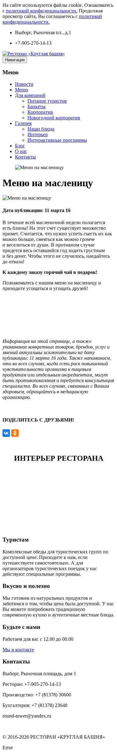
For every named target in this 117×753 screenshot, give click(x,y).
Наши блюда (40, 129)
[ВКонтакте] (6, 433)
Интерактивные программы (57, 140)
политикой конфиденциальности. (41, 10)
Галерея (23, 123)
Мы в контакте (18, 649)
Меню (21, 89)
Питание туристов (47, 101)
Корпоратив (40, 112)
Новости (24, 84)
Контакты (25, 156)
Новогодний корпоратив (53, 117)
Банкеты (36, 106)
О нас (21, 151)
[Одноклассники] (15, 433)
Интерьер (37, 134)
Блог (20, 145)
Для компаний (30, 95)
